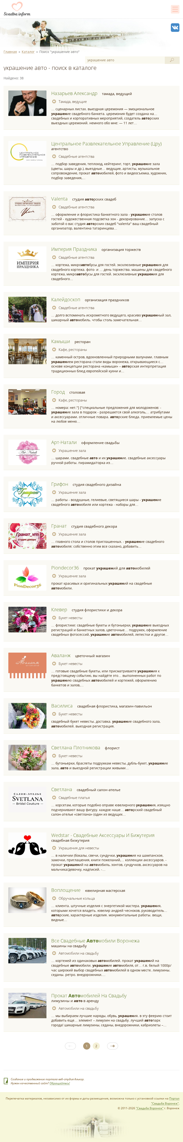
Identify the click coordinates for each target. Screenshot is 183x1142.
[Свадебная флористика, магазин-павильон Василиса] (27, 716)
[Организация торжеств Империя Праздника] (27, 259)
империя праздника (74, 249)
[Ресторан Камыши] (27, 351)
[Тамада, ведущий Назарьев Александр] (27, 103)
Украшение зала (72, 450)
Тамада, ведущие (73, 101)
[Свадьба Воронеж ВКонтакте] (175, 27)
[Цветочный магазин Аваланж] (27, 665)
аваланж (61, 655)
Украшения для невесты (79, 848)
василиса (62, 705)
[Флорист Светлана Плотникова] (27, 757)
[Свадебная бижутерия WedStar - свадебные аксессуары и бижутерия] (27, 845)
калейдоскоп (65, 299)
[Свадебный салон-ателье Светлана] (27, 799)
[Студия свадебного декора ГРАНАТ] (27, 536)
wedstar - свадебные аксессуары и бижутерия (103, 835)
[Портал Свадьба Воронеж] (17, 9)
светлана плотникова (75, 747)
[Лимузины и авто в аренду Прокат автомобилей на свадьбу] (27, 1005)
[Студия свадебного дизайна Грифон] (27, 494)
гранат (59, 526)
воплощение (66, 890)
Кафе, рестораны (73, 349)
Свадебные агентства (76, 156)
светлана (61, 789)
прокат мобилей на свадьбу (89, 995)
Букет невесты (70, 618)
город (58, 392)
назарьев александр (74, 93)
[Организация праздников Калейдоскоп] (27, 309)
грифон (59, 484)
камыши (60, 341)
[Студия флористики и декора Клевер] (27, 619)
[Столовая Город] (27, 402)
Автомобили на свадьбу (79, 953)
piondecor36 (65, 567)
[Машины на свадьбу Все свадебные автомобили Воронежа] (27, 951)
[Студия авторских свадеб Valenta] (27, 209)
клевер (59, 609)
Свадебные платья (74, 797)
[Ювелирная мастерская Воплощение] (27, 900)
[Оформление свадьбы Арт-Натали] (27, 452)
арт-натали (64, 442)
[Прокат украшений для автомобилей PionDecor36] (27, 578)
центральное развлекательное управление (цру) (106, 143)
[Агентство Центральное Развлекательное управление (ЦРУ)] (27, 154)
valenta (59, 199)
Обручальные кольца (77, 898)
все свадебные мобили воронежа (95, 940)
